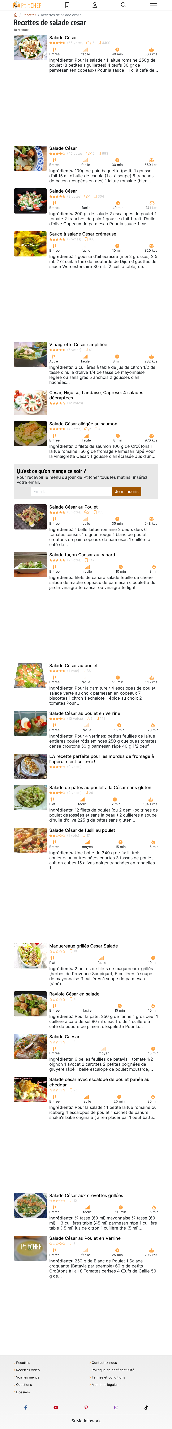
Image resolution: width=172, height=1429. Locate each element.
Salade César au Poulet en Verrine (85, 1238)
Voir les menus (27, 1377)
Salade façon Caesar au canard (82, 554)
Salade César (63, 37)
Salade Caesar (64, 1036)
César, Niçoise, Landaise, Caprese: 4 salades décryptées (96, 395)
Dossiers (23, 1392)
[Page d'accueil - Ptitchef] (16, 15)
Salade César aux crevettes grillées (86, 1195)
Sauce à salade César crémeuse (82, 234)
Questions (24, 1385)
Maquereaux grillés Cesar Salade (83, 946)
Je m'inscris (127, 491)
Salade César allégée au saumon (83, 423)
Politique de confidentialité (113, 1370)
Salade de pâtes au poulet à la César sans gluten (100, 787)
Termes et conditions (108, 1377)
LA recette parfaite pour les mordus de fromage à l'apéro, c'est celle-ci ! (101, 759)
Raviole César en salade (74, 994)
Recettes (23, 1363)
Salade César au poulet (73, 665)
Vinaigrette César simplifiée (78, 344)
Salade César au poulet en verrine (84, 713)
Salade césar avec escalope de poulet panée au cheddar (99, 1082)
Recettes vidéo (28, 1370)
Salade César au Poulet (73, 507)
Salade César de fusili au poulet (82, 830)
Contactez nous (104, 1363)
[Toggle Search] (123, 5)
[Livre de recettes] (67, 5)
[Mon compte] (95, 5)
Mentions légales (105, 1385)
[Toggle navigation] (153, 5)
